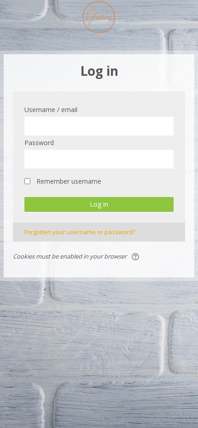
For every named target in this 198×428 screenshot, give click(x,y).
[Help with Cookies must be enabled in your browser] (136, 256)
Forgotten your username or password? (79, 232)
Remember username (68, 181)
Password (39, 142)
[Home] (99, 19)
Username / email (50, 109)
